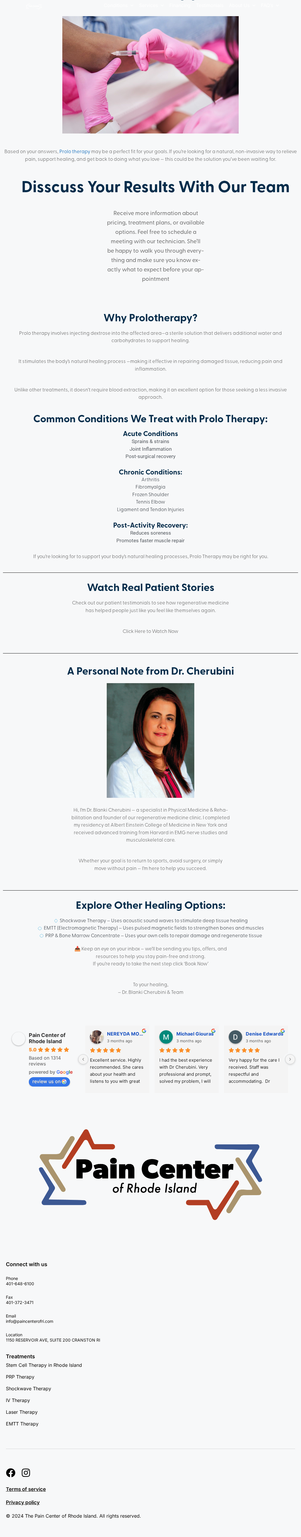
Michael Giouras (195, 1034)
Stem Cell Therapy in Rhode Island (44, 1365)
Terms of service (26, 1489)
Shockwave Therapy (28, 1388)
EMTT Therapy (22, 1424)
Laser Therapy (22, 1412)
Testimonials (209, 5)
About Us (239, 5)
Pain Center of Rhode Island (47, 1038)
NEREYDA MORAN (126, 1034)
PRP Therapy (20, 1377)
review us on (46, 1081)
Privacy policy (23, 1502)
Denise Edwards (264, 1034)
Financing (179, 5)
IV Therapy (18, 1400)
